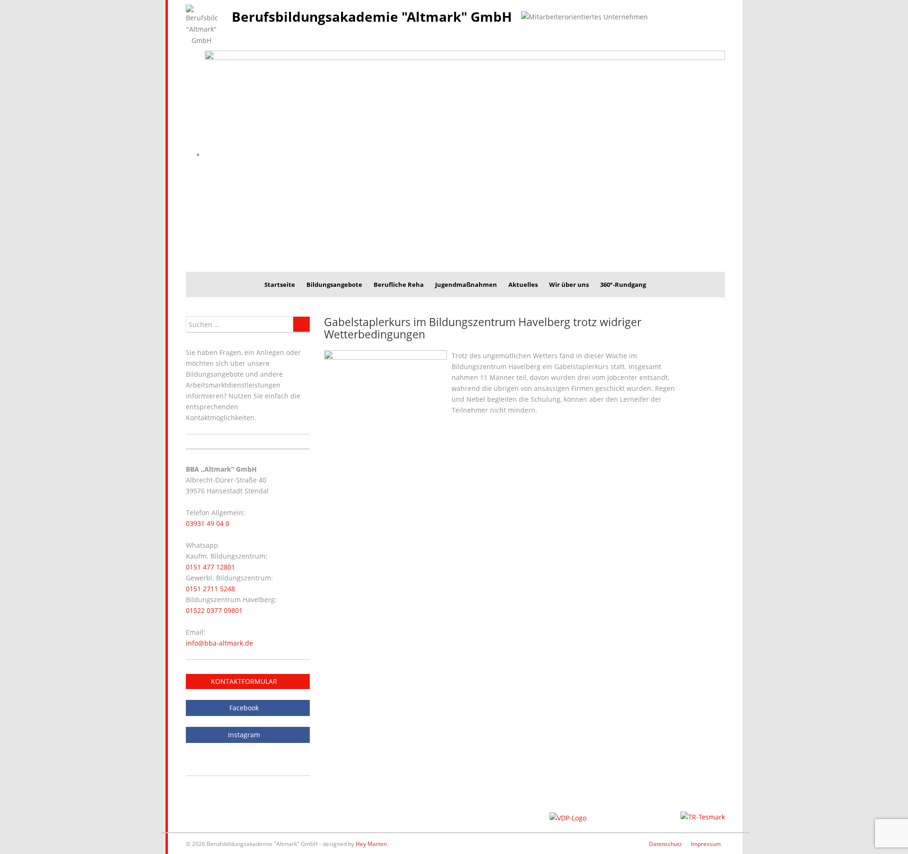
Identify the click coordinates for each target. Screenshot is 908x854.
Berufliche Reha (399, 284)
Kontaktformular (245, 681)
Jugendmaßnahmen (466, 284)
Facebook (245, 707)
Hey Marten (371, 844)
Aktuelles (523, 284)
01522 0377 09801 (214, 610)
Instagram (245, 734)
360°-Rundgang (623, 284)
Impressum (706, 844)
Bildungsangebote (334, 284)
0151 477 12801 (210, 566)
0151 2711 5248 (210, 588)
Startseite (279, 284)
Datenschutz (665, 844)
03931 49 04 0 (207, 523)
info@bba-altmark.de (219, 642)
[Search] (301, 324)
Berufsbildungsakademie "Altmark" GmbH (372, 17)
